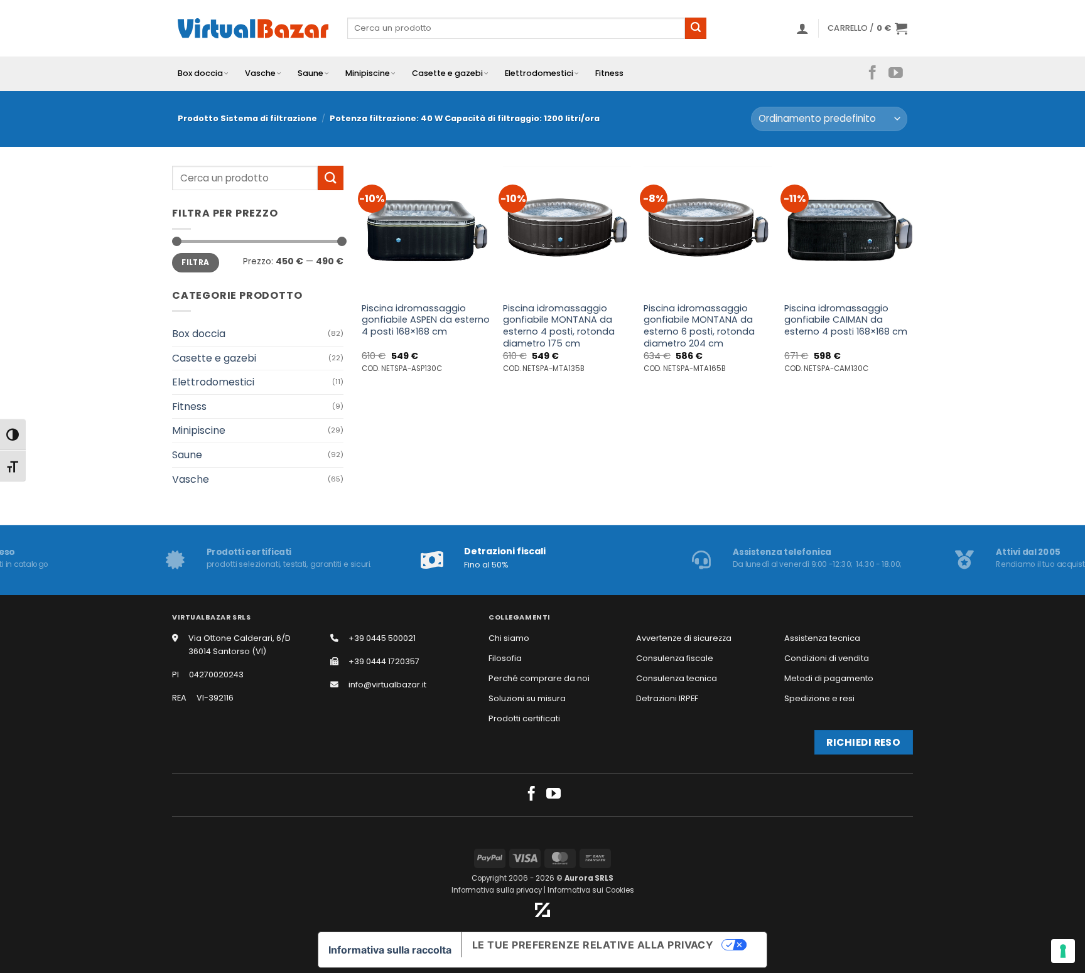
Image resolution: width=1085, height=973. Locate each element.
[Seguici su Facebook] (872, 73)
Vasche (260, 73)
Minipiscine (367, 73)
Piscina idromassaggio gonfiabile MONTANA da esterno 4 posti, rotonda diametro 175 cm (559, 326)
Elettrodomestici (539, 73)
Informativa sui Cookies (591, 890)
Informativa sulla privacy (496, 890)
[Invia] (695, 28)
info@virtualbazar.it (387, 684)
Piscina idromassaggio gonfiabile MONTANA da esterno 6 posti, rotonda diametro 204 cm (699, 326)
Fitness (609, 73)
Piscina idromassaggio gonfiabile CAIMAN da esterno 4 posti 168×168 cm (845, 320)
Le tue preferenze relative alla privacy (593, 944)
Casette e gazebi (447, 73)
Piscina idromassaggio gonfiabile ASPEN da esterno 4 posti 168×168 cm (426, 320)
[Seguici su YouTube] (895, 73)
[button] (802, 28)
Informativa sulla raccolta (389, 949)
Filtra (195, 262)
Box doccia (200, 73)
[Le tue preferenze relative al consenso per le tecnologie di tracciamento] (1063, 951)
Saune (310, 73)
